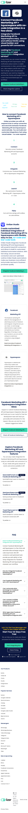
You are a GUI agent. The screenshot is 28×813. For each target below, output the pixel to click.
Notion (3, 695)
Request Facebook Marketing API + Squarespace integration (15, 430)
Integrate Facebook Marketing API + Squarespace (15, 271)
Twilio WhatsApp (5, 733)
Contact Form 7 (5, 784)
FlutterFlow (4, 770)
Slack (2, 743)
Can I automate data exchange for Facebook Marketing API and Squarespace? (10, 591)
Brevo (2, 763)
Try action (6, 485)
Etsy (2, 778)
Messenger (4, 748)
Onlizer (3, 686)
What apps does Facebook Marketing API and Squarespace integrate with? (12, 613)
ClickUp (3, 703)
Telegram (3, 735)
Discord (3, 741)
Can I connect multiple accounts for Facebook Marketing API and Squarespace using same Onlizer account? (11, 603)
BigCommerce (5, 716)
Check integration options (11, 89)
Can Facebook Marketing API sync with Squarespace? (12, 581)
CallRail (3, 760)
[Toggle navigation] (25, 2)
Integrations (4, 683)
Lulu (2, 781)
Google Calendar (6, 698)
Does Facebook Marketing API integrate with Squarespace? (12, 541)
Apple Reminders (5, 776)
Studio (3, 681)
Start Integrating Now (14, 645)
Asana (3, 718)
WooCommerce (5, 700)
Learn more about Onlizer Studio (12, 276)
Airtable (3, 705)
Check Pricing (14, 650)
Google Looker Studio (7, 711)
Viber (2, 751)
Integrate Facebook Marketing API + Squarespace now (15, 84)
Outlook (3, 713)
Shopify (3, 765)
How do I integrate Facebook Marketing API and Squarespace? (12, 572)
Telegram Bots (5, 738)
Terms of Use (23, 799)
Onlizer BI (3, 675)
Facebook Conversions (7, 768)
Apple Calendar (5, 773)
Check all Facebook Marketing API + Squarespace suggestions (15, 435)
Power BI (3, 708)
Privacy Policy (4, 809)
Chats (2, 678)
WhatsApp (4, 727)
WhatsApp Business (6, 730)
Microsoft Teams (5, 746)
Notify (2, 673)
